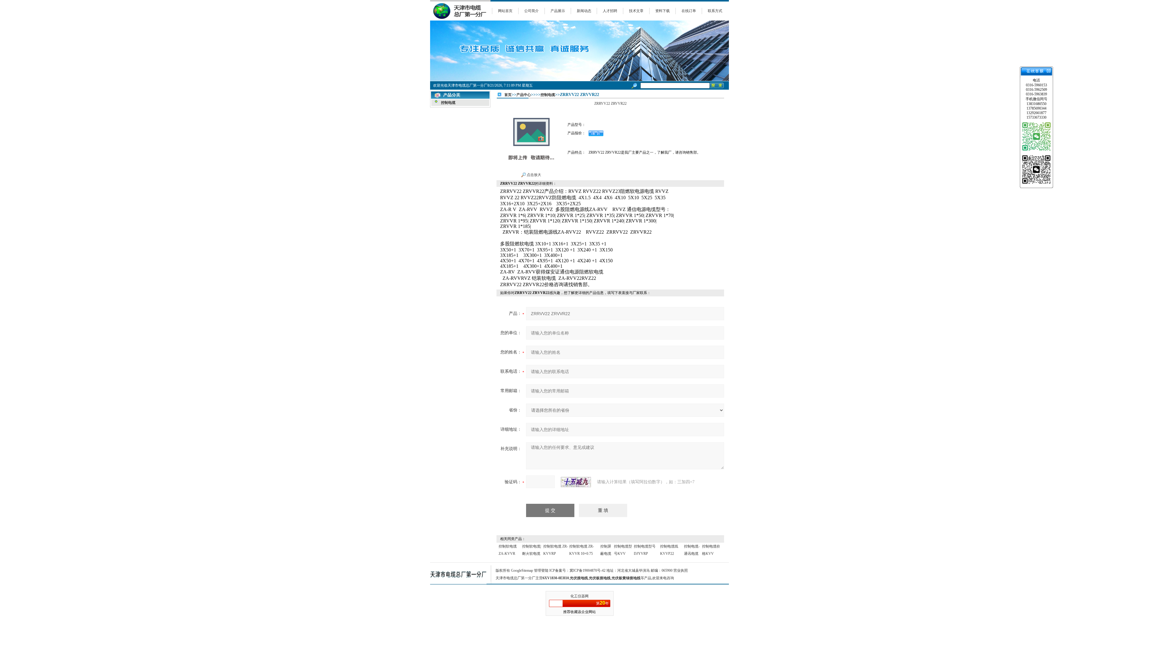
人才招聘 (610, 11)
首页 (508, 95)
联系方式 (715, 11)
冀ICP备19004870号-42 (587, 570)
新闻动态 (584, 11)
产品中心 (523, 95)
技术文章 (636, 11)
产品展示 (558, 11)
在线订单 (689, 11)
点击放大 (533, 175)
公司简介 (531, 11)
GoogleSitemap (522, 570)
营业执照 (680, 570)
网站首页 (505, 11)
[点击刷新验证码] (576, 482)
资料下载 (662, 11)
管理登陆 (541, 570)
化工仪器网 (579, 596)
